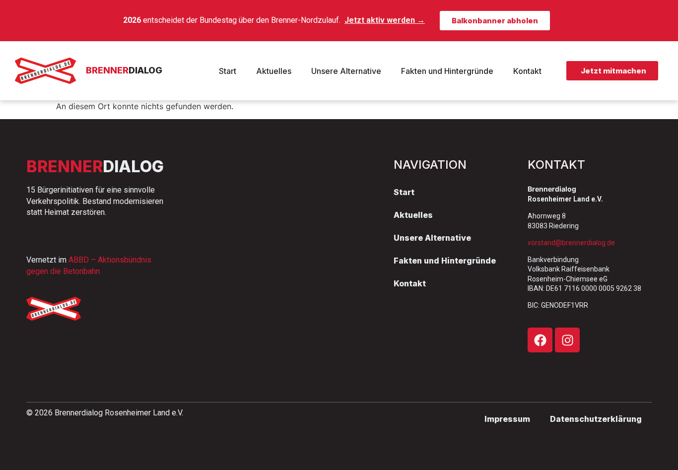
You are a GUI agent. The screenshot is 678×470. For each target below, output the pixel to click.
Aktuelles (273, 71)
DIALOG (124, 70)
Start (227, 71)
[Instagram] (567, 340)
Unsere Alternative (346, 71)
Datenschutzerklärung (596, 419)
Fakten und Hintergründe (447, 71)
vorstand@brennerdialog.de (571, 243)
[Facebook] (540, 340)
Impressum (507, 419)
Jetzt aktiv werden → (384, 20)
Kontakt (527, 71)
